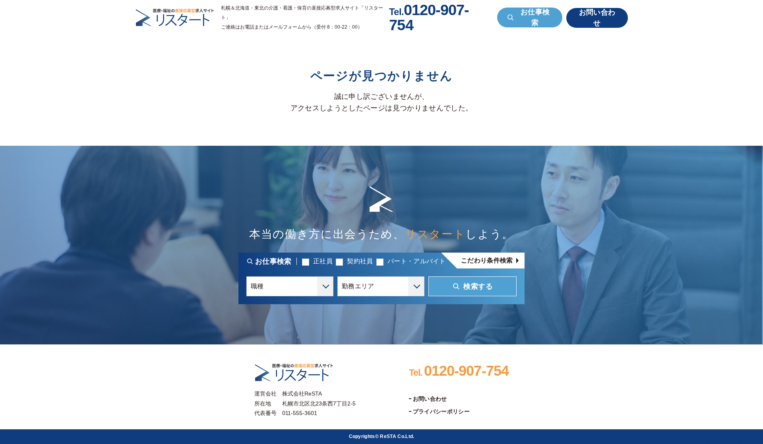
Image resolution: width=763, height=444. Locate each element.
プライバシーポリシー (441, 411)
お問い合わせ (430, 399)
